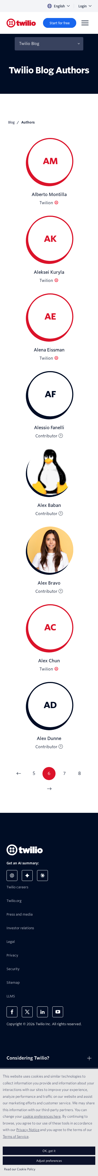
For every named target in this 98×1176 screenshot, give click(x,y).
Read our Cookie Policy (19, 1169)
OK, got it (49, 1151)
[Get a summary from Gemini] (27, 875)
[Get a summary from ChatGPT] (12, 875)
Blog (11, 122)
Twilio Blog (29, 43)
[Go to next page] (49, 788)
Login (82, 6)
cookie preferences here (42, 1116)
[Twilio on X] (27, 1011)
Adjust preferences (49, 1160)
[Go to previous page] (18, 773)
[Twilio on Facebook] (12, 1011)
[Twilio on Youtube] (57, 1011)
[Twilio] (21, 23)
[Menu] (84, 22)
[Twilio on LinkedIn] (42, 1011)
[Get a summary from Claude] (42, 875)
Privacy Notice (27, 1129)
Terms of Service (16, 1136)
